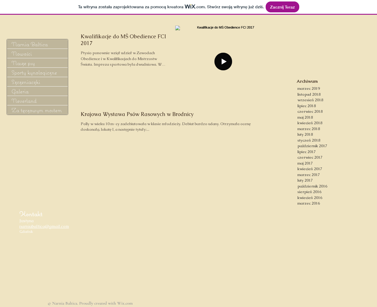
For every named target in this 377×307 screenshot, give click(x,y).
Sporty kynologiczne (34, 72)
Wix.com (125, 303)
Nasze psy (23, 63)
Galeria (20, 91)
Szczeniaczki (25, 81)
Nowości (21, 53)
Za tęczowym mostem (36, 110)
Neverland (24, 100)
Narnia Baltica (29, 44)
